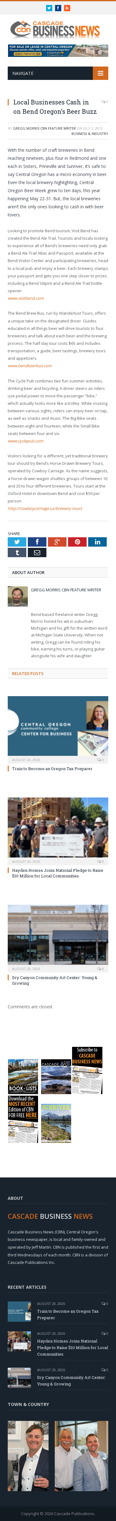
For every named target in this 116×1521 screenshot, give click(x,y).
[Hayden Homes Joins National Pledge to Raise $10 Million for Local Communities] (58, 830)
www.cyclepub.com (25, 441)
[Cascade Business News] (58, 26)
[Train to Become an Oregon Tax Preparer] (58, 729)
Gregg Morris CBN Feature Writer (44, 128)
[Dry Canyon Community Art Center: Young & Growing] (58, 938)
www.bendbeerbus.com (30, 365)
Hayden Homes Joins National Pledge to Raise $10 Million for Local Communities (57, 873)
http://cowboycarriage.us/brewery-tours (45, 508)
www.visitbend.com (26, 298)
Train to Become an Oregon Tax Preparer (52, 768)
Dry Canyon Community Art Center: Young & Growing (71, 1381)
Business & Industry (89, 133)
